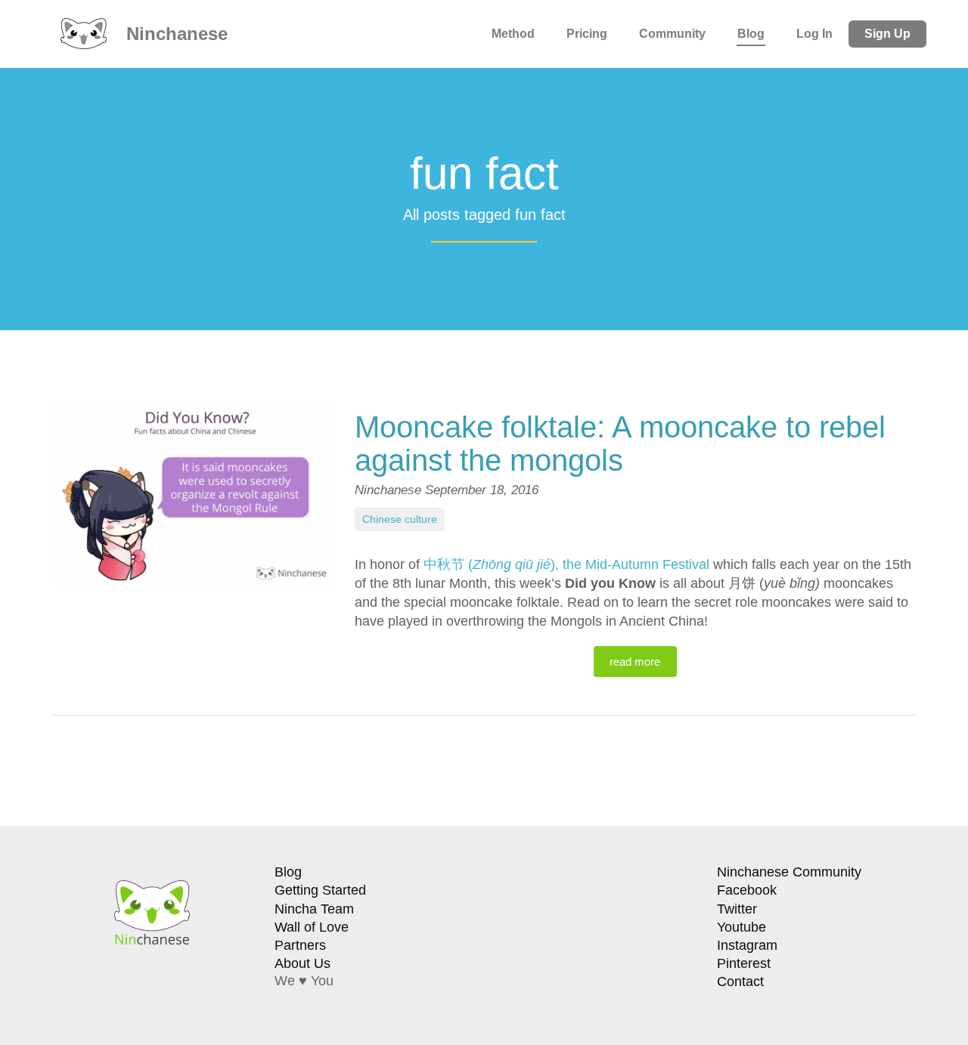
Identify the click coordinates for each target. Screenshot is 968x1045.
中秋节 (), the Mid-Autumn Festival (566, 564)
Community (672, 33)
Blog (751, 33)
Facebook (747, 890)
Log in (814, 33)
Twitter (737, 909)
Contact (740, 981)
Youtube (741, 927)
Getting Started (320, 890)
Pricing (586, 33)
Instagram (747, 945)
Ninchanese (174, 33)
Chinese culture (399, 519)
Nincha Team (314, 909)
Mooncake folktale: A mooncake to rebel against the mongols (620, 443)
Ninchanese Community (789, 872)
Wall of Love (312, 927)
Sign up (887, 33)
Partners (300, 945)
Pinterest (744, 963)
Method (513, 33)
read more (635, 661)
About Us (302, 963)
